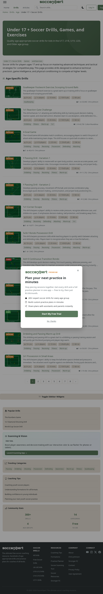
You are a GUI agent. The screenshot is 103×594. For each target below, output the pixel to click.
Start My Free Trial (51, 313)
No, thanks (51, 321)
